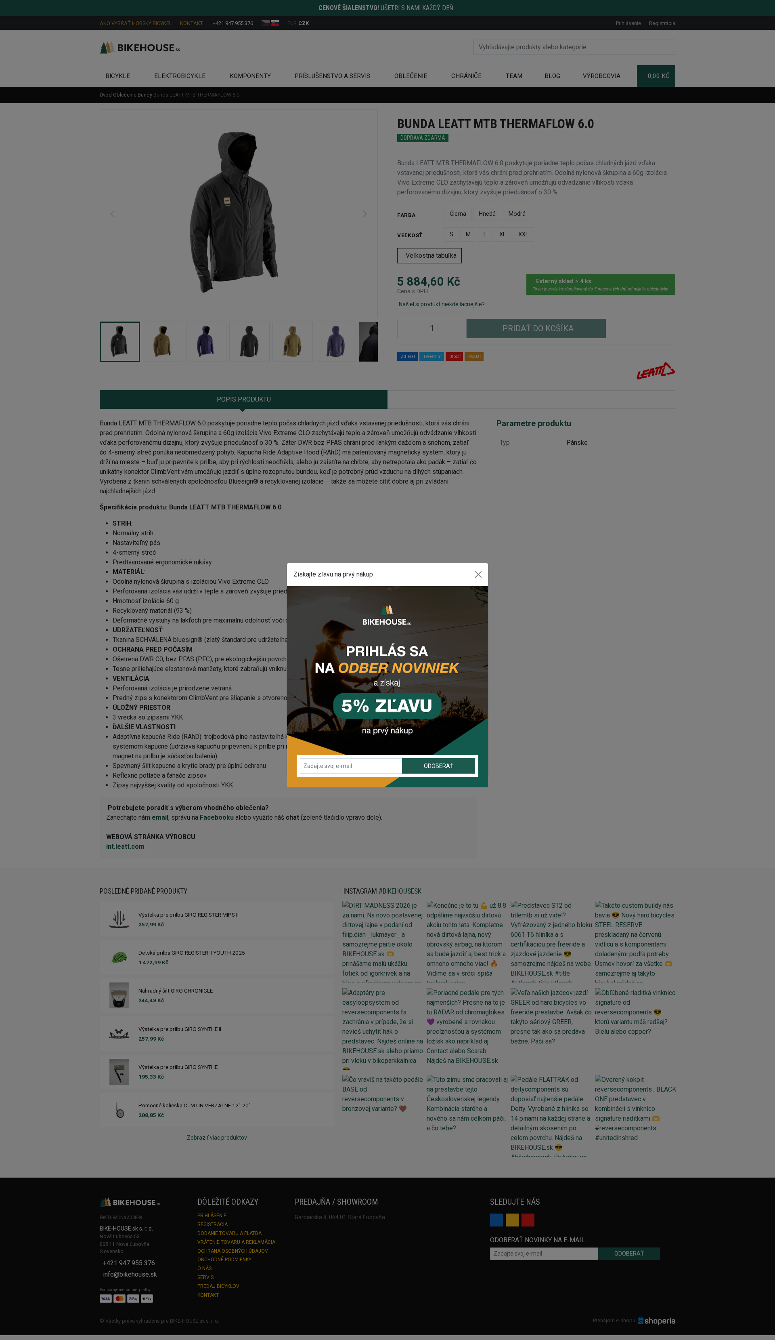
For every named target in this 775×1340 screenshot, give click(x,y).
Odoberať (438, 766)
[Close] (478, 574)
